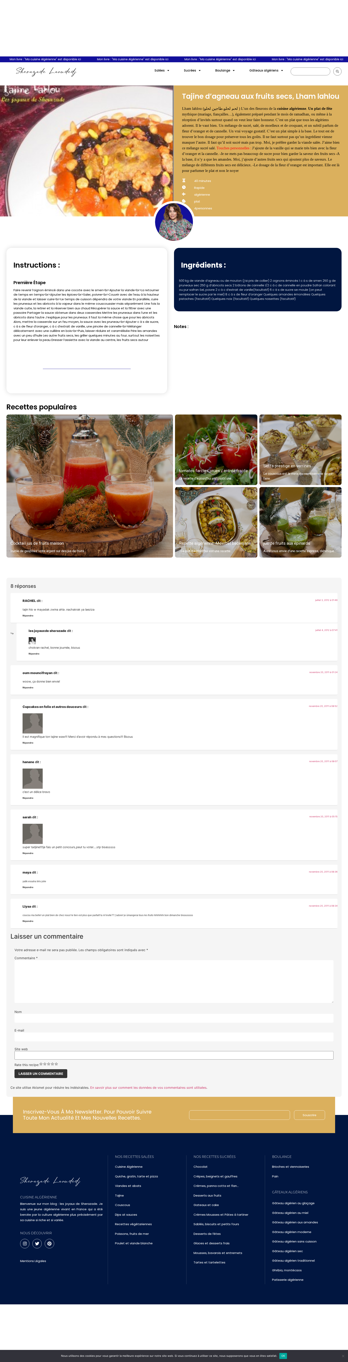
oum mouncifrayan (38, 673)
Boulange (222, 70)
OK (283, 1355)
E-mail (19, 1030)
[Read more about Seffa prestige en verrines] (300, 450)
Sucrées (190, 70)
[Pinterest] (49, 1243)
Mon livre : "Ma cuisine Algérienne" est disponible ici (111, 59)
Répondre (28, 615)
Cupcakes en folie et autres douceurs (52, 707)
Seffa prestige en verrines (287, 465)
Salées (159, 70)
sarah (27, 817)
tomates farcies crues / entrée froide (213, 470)
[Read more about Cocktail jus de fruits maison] (89, 486)
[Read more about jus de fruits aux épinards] (300, 522)
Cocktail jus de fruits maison (37, 543)
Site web (21, 1049)
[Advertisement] (174, 28)
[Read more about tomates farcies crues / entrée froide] (216, 450)
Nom (18, 1011)
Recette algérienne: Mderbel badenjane (215, 543)
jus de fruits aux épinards (286, 543)
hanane (28, 762)
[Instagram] (24, 1243)
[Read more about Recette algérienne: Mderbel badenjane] (216, 522)
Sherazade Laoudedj (46, 71)
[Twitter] (37, 1243)
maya (27, 872)
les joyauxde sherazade (47, 631)
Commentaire (26, 958)
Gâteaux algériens (264, 70)
